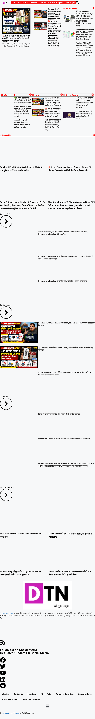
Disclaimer (31, 694)
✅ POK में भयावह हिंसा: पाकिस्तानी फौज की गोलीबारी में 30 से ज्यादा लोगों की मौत (22, 100)
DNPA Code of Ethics (10, 699)
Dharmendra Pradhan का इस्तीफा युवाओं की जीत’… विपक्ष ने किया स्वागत (62, 281)
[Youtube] (3, 673)
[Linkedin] (3, 679)
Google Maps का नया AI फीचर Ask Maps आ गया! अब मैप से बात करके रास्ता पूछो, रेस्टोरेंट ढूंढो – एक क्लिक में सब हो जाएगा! (85, 34)
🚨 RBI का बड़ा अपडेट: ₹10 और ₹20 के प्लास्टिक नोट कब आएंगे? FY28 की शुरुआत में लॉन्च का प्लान (16, 38)
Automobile (33, 3)
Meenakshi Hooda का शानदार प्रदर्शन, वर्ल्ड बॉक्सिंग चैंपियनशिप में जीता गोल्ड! (64, 439)
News (19, 3)
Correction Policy (85, 694)
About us (5, 694)
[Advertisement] (47, 75)
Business (25, 3)
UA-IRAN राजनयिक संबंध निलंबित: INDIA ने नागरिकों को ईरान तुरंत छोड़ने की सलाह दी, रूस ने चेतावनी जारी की (22, 111)
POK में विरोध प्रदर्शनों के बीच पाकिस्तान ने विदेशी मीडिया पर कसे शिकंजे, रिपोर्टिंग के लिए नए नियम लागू (53, 125)
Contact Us (18, 694)
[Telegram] (3, 685)
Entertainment (52, 3)
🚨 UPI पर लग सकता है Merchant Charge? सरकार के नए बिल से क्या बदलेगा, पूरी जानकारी (55, 26)
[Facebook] (3, 660)
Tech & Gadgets (70, 3)
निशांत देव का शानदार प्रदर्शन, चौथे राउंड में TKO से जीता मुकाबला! (59, 414)
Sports (60, 3)
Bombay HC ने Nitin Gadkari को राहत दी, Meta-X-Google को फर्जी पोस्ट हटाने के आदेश (54, 14)
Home (13, 3)
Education (42, 3)
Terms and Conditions (65, 694)
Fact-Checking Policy (31, 699)
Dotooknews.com (6, 613)
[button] (47, 706)
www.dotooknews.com (10, 713)
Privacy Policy (46, 694)
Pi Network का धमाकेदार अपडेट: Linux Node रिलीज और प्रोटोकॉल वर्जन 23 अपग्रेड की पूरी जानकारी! (84, 103)
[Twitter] (3, 666)
